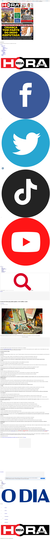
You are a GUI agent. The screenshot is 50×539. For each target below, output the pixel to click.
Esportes (2, 51)
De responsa (4, 47)
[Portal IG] (2, 1)
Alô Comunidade (3, 50)
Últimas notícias (3, 268)
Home (2, 267)
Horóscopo (3, 269)
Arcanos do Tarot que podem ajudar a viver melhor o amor (9, 437)
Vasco (3, 53)
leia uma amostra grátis (25, 430)
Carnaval (3, 55)
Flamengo (4, 52)
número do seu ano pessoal (46, 430)
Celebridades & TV (4, 271)
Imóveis (4, 49)
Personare (2, 303)
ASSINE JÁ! (1, 266)
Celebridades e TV (4, 54)
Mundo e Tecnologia (5, 48)
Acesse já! (1, 44)
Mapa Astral (19, 430)
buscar (32, 290)
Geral (2, 46)
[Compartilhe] (46, 0)
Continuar (43, 478)
